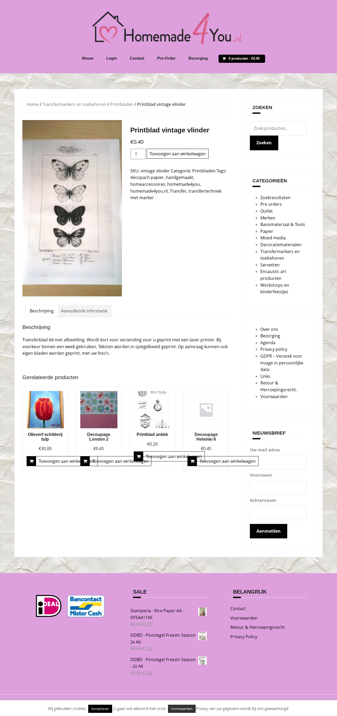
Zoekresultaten (275, 197)
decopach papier (147, 177)
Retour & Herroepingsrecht (257, 627)
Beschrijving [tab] (42, 311)
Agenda (267, 343)
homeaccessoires (147, 184)
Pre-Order (166, 58)
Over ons (269, 329)
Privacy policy (273, 349)
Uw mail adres (265, 450)
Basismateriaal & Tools (282, 224)
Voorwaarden (274, 396)
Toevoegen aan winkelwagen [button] (67, 461)
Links (265, 376)
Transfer (178, 191)
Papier (266, 231)
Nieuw (87, 58)
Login (111, 58)
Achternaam (263, 500)
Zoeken (264, 143)
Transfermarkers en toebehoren (74, 104)
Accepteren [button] (100, 708)
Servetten (270, 265)
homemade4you (183, 184)
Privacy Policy (243, 637)
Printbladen (121, 104)
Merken (267, 218)
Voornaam (261, 475)
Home (33, 104)
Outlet (266, 211)
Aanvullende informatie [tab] (84, 311)
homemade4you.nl (149, 191)
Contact (137, 58)
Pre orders (271, 204)
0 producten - (244, 58)
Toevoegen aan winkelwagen (178, 154)
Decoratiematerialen (280, 245)
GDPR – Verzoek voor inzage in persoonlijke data (281, 362)
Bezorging (198, 58)
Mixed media (273, 238)
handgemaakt (179, 177)
